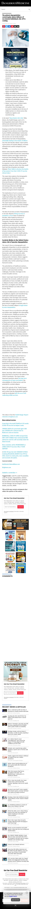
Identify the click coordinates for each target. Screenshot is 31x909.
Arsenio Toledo (12, 23)
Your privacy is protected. (9, 511)
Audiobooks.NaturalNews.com (11, 464)
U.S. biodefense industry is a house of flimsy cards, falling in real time (17, 805)
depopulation (17, 478)
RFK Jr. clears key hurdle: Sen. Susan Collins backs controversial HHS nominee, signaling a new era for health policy (18, 782)
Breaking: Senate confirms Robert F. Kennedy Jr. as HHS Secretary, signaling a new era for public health (18, 733)
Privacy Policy (13, 896)
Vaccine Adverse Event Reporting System (14, 481)
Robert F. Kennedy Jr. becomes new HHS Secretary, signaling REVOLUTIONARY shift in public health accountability (18, 725)
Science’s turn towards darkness (16, 844)
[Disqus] (15, 598)
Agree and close (15, 899)
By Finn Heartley (16, 713)
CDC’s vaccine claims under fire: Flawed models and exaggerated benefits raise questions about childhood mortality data (18, 860)
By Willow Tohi (16, 720)
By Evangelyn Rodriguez (18, 760)
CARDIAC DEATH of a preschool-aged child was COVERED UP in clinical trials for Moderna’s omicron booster (14, 430)
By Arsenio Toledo (17, 745)
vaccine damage (7, 483)
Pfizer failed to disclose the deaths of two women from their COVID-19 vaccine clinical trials (15, 171)
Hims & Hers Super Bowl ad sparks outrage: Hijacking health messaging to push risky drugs (17, 821)
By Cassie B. (15, 736)
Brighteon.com (13, 417)
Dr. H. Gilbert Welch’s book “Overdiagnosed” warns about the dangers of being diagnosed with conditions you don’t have (16, 741)
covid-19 (14, 476)
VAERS (14, 485)
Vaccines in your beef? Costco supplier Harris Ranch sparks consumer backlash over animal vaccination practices (18, 791)
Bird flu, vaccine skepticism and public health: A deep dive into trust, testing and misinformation (18, 829)
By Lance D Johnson (17, 728)
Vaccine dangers (17, 483)
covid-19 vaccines (7, 478)
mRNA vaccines (16, 479)
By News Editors (16, 768)
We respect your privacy (21, 883)
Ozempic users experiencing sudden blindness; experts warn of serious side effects (18, 750)
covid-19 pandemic (22, 476)
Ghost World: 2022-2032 (16, 118)
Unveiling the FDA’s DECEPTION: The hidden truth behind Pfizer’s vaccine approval (17, 717)
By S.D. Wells (15, 841)
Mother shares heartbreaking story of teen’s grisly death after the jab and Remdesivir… (17, 765)
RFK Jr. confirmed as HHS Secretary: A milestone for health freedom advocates (18, 710)
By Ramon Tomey (16, 777)
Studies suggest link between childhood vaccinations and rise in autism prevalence (18, 757)
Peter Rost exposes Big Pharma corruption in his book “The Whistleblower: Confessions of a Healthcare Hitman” (16, 773)
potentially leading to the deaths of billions (15, 140)
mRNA (9, 479)
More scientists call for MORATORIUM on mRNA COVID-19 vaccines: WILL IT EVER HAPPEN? (14, 446)
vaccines (9, 485)
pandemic (24, 479)
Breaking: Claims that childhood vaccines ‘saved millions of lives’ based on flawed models (18, 798)
